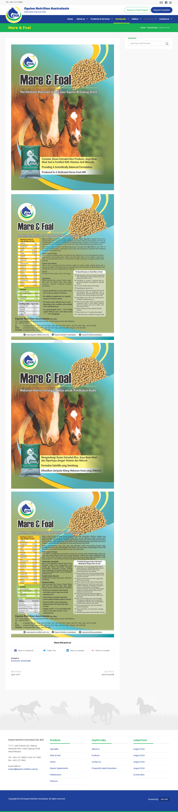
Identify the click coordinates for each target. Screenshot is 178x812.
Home (70, 19)
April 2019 (15, 674)
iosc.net (164, 799)
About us (81, 19)
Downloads (120, 19)
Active (52, 762)
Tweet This (51, 650)
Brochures (15, 661)
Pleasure (54, 781)
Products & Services (100, 19)
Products (96, 755)
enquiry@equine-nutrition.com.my (23, 769)
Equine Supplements (59, 768)
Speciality (54, 749)
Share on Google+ (102, 650)
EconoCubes (139, 775)
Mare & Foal (55, 755)
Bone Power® (108, 674)
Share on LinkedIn (76, 650)
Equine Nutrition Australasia (37, 15)
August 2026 (139, 749)
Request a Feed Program (137, 10)
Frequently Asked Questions (104, 768)
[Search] (166, 43)
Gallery (135, 19)
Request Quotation (162, 10)
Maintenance (55, 775)
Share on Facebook (25, 650)
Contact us (164, 19)
